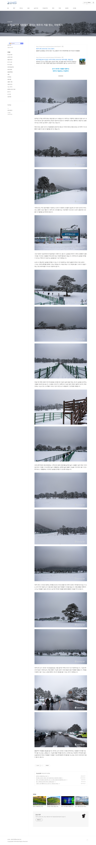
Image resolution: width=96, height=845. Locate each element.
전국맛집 (9, 77)
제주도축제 (10, 69)
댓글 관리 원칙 (10, 47)
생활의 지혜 (10, 82)
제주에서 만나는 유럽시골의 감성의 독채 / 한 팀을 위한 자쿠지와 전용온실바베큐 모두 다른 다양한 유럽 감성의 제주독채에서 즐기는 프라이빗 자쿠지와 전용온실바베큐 (56, 62)
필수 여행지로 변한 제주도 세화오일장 (45, 781)
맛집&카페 (45, 8)
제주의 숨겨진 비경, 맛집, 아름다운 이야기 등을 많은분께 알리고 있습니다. (51, 816)
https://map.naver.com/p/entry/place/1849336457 (48, 46)
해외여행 (9, 79)
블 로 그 (9, 91)
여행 (8, 74)
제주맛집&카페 (11, 67)
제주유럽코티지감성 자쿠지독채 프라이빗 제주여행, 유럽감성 (54, 59)
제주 (14, 8)
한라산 (21, 8)
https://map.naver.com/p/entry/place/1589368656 (48, 57)
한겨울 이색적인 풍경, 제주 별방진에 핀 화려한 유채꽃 (49, 778)
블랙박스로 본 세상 (11, 89)
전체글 (9, 52)
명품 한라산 (10, 59)
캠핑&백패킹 (10, 72)
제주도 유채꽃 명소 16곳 (42, 776)
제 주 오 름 (10, 62)
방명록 (66, 8)
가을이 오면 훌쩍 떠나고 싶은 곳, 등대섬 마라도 (47, 783)
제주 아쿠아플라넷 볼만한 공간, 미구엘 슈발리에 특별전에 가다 (51, 779)
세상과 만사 (10, 84)
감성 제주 (38, 814)
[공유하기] (40, 765)
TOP (87, 840)
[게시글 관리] (42, 765)
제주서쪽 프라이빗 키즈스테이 (45, 48)
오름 (28, 8)
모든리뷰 (9, 96)
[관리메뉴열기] (93, 2)
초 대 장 (9, 94)
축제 (53, 8)
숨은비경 (36, 8)
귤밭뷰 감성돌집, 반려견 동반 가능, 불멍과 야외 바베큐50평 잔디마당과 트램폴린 (58, 50)
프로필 (74, 8)
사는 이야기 (10, 86)
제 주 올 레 (10, 64)
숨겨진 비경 (10, 57)
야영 (60, 8)
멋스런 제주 (38, 773)
